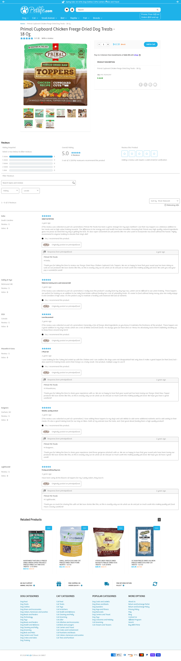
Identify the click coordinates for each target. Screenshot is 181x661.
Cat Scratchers (62, 609)
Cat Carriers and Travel (65, 627)
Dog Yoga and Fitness (100, 609)
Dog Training (25, 640)
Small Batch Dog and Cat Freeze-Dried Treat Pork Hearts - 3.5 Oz (72, 541)
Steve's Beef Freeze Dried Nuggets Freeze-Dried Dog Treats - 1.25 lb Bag (108, 541)
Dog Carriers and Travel (29, 635)
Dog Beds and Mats (27, 633)
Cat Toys (59, 607)
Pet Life (29, 655)
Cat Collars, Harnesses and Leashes (70, 635)
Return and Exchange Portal (138, 604)
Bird (62, 18)
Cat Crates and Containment (67, 630)
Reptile (73, 18)
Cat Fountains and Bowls (65, 633)
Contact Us (132, 617)
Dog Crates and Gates (28, 638)
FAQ (130, 612)
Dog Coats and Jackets (101, 602)
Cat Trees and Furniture (65, 638)
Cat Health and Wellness (65, 612)
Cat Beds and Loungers (65, 625)
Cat (34, 18)
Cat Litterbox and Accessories (67, 622)
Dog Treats (24, 604)
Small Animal (48, 18)
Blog (130, 615)
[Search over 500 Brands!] (157, 10)
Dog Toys (23, 620)
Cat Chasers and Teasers (101, 625)
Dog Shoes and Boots (100, 604)
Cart (67, 10)
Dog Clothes (25, 607)
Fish (85, 18)
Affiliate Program (134, 620)
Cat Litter (59, 620)
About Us (131, 602)
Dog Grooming (25, 630)
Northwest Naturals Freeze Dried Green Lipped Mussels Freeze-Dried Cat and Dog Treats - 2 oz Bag (36, 541)
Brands (96, 18)
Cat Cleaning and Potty (65, 615)
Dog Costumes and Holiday (102, 620)
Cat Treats (60, 604)
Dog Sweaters (97, 607)
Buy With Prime (134, 625)
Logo (37, 10)
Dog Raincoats (97, 612)
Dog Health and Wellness (29, 625)
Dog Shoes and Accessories (30, 609)
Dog (24, 18)
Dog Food (23, 602)
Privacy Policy (133, 609)
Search (131, 622)
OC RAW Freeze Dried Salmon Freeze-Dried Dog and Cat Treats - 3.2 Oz (144, 541)
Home (22, 24)
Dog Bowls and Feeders (29, 615)
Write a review (47, 38)
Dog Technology (26, 617)
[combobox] (118, 10)
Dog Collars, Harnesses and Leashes (34, 612)
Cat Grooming (61, 617)
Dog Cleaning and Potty (29, 627)
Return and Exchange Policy (138, 607)
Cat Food (59, 602)
